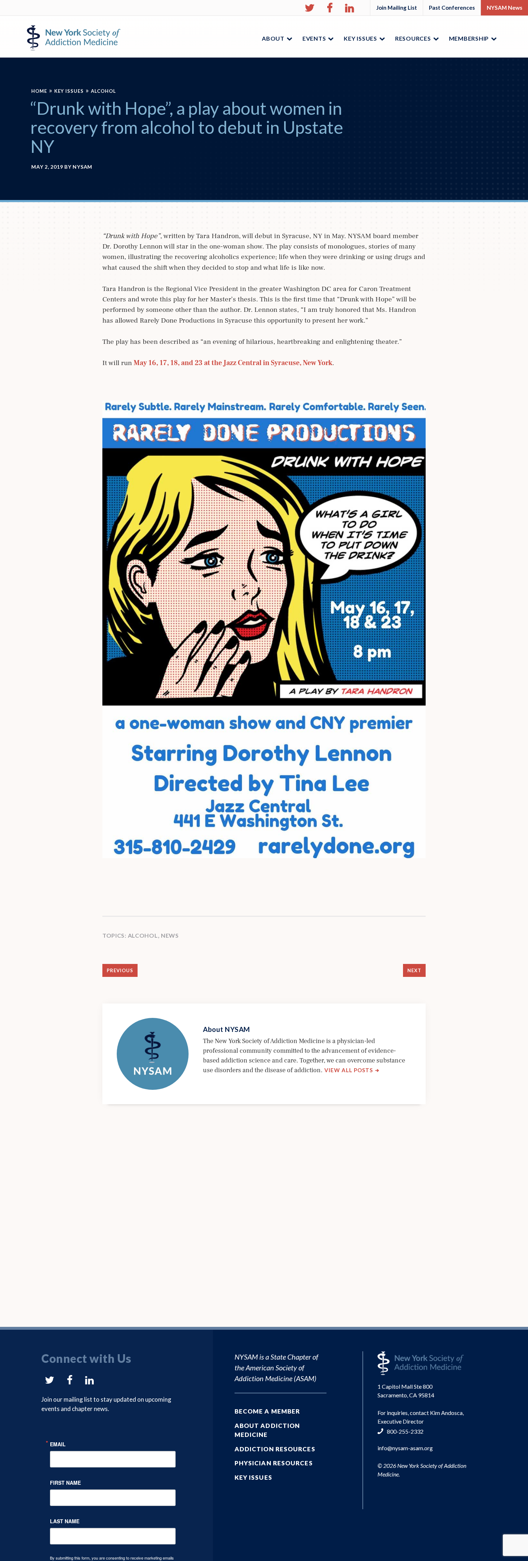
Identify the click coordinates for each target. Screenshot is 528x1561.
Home (39, 91)
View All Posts (351, 1070)
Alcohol (103, 91)
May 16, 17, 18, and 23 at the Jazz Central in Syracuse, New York (233, 363)
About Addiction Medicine (267, 1430)
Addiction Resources (275, 1449)
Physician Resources (274, 1463)
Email (58, 1444)
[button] (309, 7)
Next (414, 970)
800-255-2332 (405, 1431)
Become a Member (267, 1411)
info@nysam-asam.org (405, 1447)
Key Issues (69, 91)
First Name (65, 1482)
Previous (120, 970)
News (170, 935)
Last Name (64, 1520)
